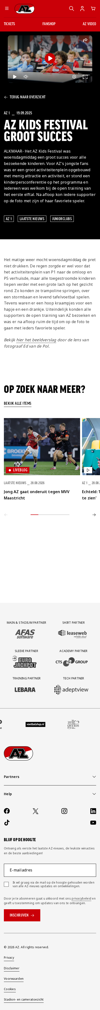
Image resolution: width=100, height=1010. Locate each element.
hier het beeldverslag (36, 339)
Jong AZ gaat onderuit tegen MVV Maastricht (36, 495)
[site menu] (7, 9)
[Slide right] (94, 515)
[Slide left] (6, 515)
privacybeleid (81, 898)
